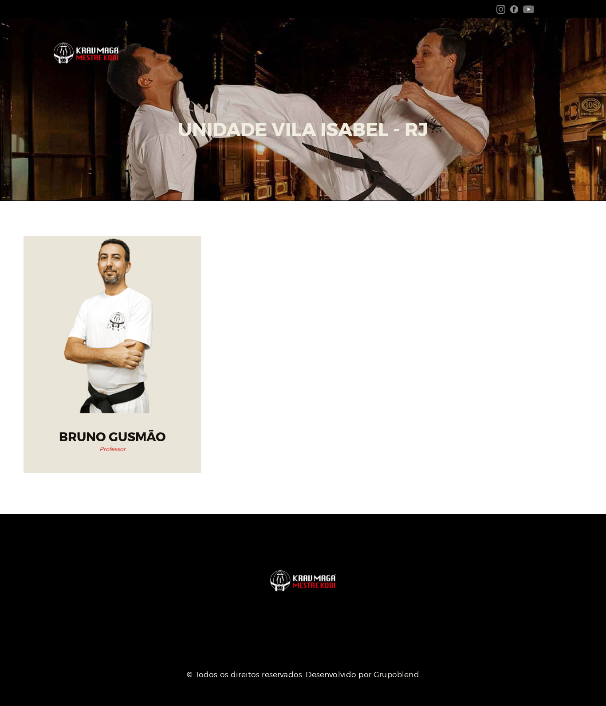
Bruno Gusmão (112, 437)
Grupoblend (396, 674)
